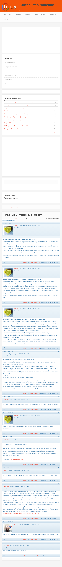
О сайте (43, 14)
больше (56, 133)
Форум (27, 14)
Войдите (4, 218)
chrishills (6, 545)
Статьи (6, 19)
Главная (6, 207)
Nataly (16, 226)
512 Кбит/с (7, 111)
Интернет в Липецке (37, 4)
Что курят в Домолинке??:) (11, 129)
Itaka (4, 470)
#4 (58, 351)
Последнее (6, 14)
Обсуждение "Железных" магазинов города (16, 105)
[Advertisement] (31, 39)
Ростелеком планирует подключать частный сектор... (19, 102)
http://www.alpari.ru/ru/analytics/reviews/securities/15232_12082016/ (21, 513)
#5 (58, 396)
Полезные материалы (11, 84)
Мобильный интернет (11, 75)
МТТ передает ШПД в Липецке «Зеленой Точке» (17, 126)
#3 (58, 306)
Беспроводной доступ (11, 66)
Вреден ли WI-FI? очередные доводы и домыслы (17, 108)
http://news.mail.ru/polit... (16, 459)
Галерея (35, 14)
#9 (58, 484)
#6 (58, 412)
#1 (58, 223)
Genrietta (6, 486)
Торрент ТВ (7, 123)
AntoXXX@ (6, 399)
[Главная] (11, 7)
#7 (58, 436)
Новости (23, 207)
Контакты (53, 14)
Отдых (18, 207)
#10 (58, 521)
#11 (58, 543)
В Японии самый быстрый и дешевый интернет (17, 114)
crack (14, 524)
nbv (4, 354)
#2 (58, 266)
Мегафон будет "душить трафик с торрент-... (16, 117)
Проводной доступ (10, 62)
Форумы (12, 207)
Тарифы (17, 14)
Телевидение (8, 79)
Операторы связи (9, 71)
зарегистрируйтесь (14, 218)
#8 (58, 467)
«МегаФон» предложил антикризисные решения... (17, 120)
